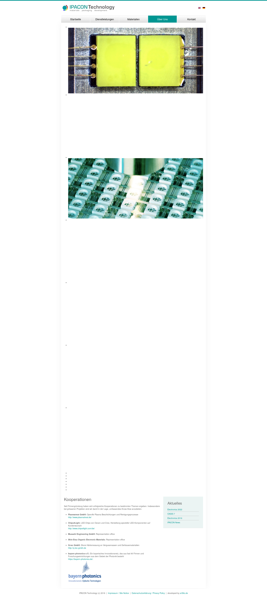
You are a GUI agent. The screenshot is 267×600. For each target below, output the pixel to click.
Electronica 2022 (174, 509)
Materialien (133, 19)
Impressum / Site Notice (119, 593)
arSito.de (184, 593)
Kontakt (191, 19)
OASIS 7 (171, 513)
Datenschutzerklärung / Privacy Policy (148, 593)
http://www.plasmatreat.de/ (80, 517)
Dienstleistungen (104, 19)
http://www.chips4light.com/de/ (81, 528)
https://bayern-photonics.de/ (80, 559)
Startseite (75, 19)
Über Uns (162, 19)
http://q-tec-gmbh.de (77, 547)
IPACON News (173, 522)
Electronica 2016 (174, 518)
